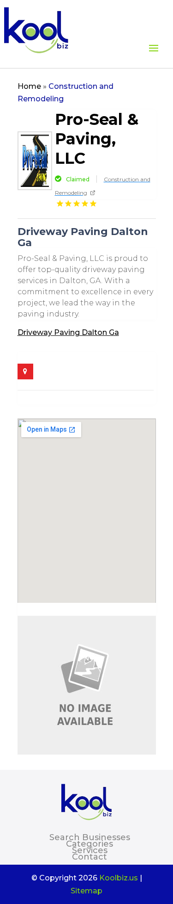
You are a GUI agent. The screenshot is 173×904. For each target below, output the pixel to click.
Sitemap (86, 890)
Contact (89, 857)
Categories (89, 844)
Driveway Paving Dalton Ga (68, 332)
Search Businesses (89, 837)
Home (29, 86)
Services (89, 850)
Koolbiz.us (118, 877)
